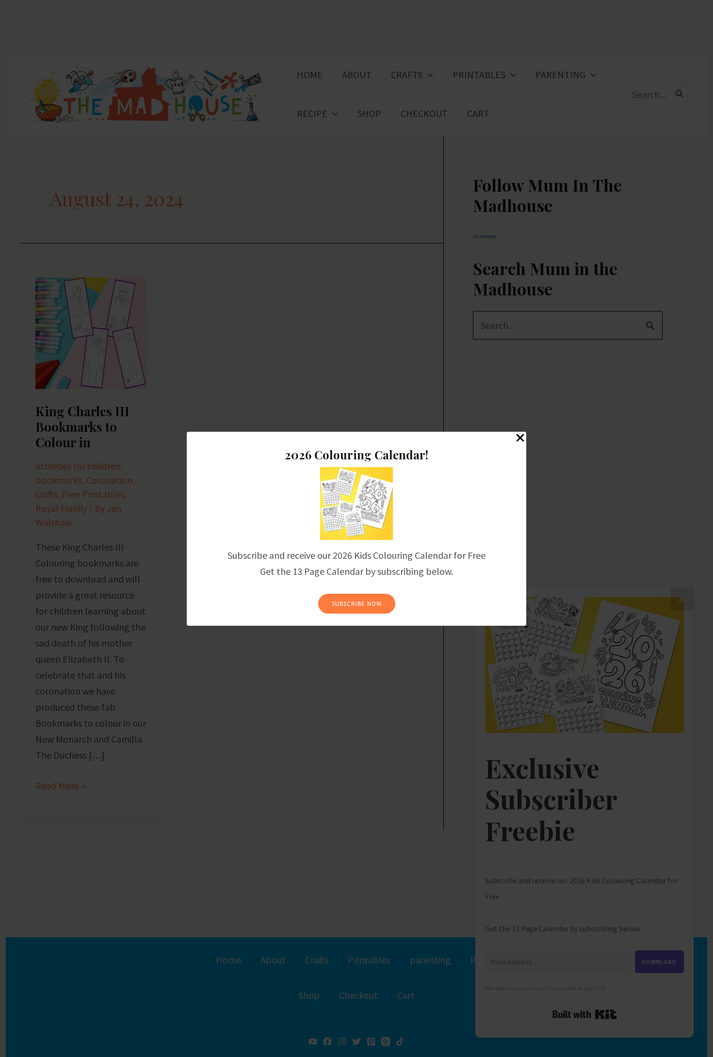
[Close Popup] (520, 438)
